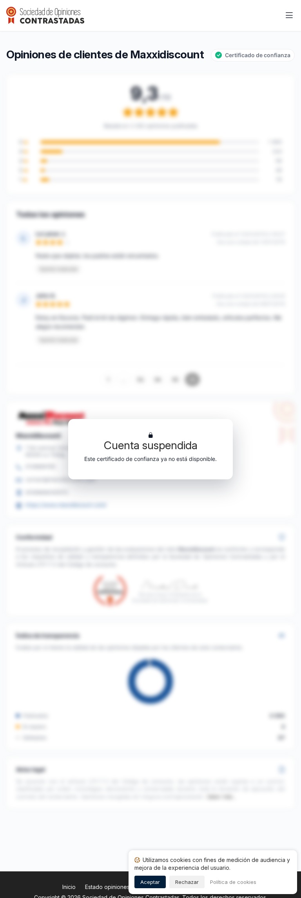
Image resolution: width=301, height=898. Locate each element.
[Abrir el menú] (289, 15)
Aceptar (150, 882)
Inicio (69, 887)
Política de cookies (233, 882)
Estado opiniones (107, 887)
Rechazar (187, 882)
